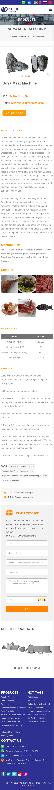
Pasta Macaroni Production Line (12, 727)
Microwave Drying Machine (39, 711)
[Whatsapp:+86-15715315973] (36, 2)
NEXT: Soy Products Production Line (20, 497)
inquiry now (16, 113)
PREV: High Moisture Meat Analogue (20, 493)
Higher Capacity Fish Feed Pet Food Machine (39, 705)
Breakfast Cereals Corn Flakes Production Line (10, 720)
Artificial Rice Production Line (13, 715)
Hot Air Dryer (33, 718)
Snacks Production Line (11, 697)
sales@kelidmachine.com (27, 103)
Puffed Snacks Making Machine (37, 698)
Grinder (42, 718)
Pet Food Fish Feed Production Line (9, 702)
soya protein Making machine (22, 466)
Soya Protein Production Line (13, 711)
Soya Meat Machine (36, 36)
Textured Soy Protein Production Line (17, 471)
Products (22, 36)
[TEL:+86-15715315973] (24, 2)
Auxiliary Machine (8, 736)
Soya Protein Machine (37, 722)
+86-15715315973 (18, 96)
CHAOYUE (32, 786)
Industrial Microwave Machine (13, 708)
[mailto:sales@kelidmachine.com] (30, 2)
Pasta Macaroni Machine (38, 714)
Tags (38, 783)
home (14, 36)
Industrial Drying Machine (11, 732)
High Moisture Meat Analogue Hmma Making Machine (24, 476)
